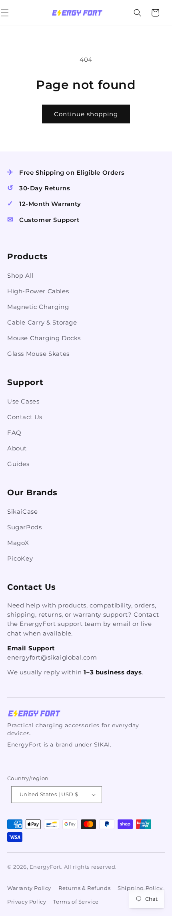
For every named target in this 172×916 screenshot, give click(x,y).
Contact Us (24, 417)
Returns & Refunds (84, 888)
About (17, 448)
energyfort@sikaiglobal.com (52, 657)
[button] (13, 13)
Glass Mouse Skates (38, 353)
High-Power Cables (38, 291)
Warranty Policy (29, 888)
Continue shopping (86, 114)
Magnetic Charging (38, 307)
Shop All (20, 275)
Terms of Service (76, 901)
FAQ (14, 432)
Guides (18, 464)
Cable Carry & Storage (42, 322)
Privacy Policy (26, 901)
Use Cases (23, 401)
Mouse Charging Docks (44, 338)
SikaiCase (22, 511)
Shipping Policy (140, 888)
